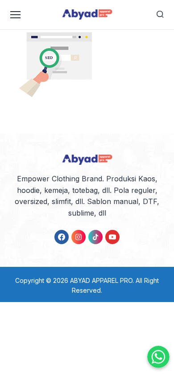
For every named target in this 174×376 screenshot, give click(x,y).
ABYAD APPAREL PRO (101, 280)
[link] (61, 237)
